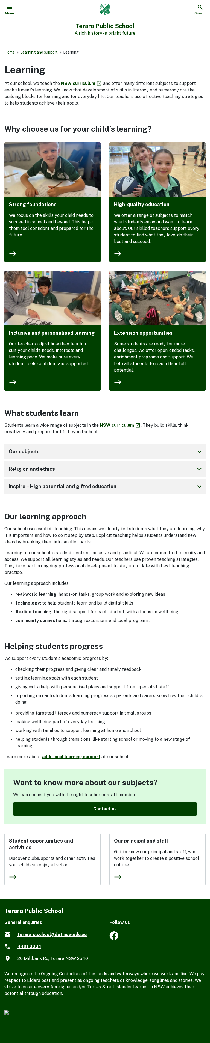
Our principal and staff (141, 841)
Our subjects (106, 452)
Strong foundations (33, 204)
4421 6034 (29, 946)
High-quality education (142, 204)
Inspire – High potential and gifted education (106, 486)
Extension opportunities (143, 333)
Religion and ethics (106, 469)
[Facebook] (113, 938)
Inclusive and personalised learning (52, 333)
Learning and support (39, 52)
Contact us (105, 808)
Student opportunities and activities (41, 844)
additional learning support (71, 756)
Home (9, 52)
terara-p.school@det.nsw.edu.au (52, 934)
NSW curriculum (81, 83)
